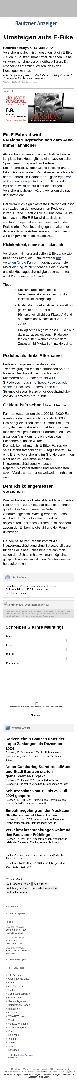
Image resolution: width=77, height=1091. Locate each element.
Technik (12, 1039)
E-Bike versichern (37, 589)
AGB (52, 1069)
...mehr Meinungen (17, 959)
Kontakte (13, 1013)
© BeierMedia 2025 (54, 1071)
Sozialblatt (44, 1077)
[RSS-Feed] (71, 1071)
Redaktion (16, 1069)
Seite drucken (17, 879)
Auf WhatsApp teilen (45, 888)
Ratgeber (11, 586)
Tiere (11, 1046)
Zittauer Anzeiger (32, 1074)
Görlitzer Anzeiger (12, 1074)
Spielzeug (13, 1035)
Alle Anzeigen (15, 975)
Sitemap (40, 1071)
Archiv (31, 1071)
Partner (35, 1069)
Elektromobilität (14, 589)
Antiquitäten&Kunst (18, 979)
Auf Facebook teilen (18, 883)
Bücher (12, 990)
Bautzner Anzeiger (51, 1074)
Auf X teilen (40, 883)
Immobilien (14, 1009)
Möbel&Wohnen (16, 1016)
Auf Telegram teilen (18, 888)
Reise (11, 1031)
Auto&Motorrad (16, 986)
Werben (26, 1069)
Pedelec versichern (16, 593)
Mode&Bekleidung (18, 1024)
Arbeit (11, 983)
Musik (11, 1020)
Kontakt (44, 1069)
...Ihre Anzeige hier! (17, 913)
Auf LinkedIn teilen (17, 892)
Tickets (12, 1043)
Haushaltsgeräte (17, 1001)
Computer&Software (19, 994)
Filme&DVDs (15, 998)
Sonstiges (13, 1050)
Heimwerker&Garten (19, 1005)
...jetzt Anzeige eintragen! (20, 1055)
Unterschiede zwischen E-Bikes (38, 586)
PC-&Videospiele (17, 1028)
